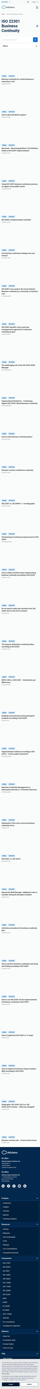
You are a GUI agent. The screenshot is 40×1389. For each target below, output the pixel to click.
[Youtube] (19, 1186)
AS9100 (6, 1318)
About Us (6, 1336)
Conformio (7, 1203)
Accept (11, 1384)
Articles (6, 1229)
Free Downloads (9, 1237)
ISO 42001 (7, 1267)
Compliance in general (11, 1326)
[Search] (28, 2)
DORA (5, 1302)
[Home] (7, 7)
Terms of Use (8, 1348)
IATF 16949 (7, 1314)
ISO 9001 (6, 1271)
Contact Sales (8, 1344)
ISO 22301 (7, 1294)
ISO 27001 (7, 1263)
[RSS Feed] (37, 26)
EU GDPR (6, 1306)
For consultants (9, 1322)
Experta (6, 1215)
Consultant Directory (11, 1253)
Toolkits (6, 1207)
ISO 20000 (7, 1291)
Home (3, 14)
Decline (29, 1384)
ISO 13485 (7, 1283)
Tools (5, 1241)
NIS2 (5, 1298)
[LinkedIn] (3, 1186)
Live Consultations (10, 1249)
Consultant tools (9, 1340)
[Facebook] (14, 1186)
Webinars (6, 1233)
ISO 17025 (7, 1287)
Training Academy (10, 1219)
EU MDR (6, 1310)
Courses (6, 1211)
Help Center (7, 1358)
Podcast (6, 1245)
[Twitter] (8, 1186)
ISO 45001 (7, 1279)
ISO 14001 (7, 1275)
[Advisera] (10, 1152)
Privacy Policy (5, 1373)
